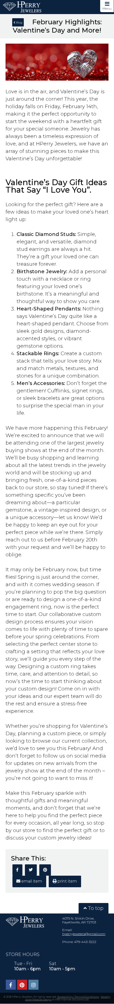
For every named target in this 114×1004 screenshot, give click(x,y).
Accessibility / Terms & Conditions (78, 996)
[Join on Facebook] (11, 985)
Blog (18, 22)
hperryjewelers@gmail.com (83, 934)
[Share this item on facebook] (17, 870)
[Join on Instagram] (33, 985)
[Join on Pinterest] (22, 985)
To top (95, 908)
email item (31, 881)
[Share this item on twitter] (31, 870)
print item (66, 881)
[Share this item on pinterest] (45, 870)
